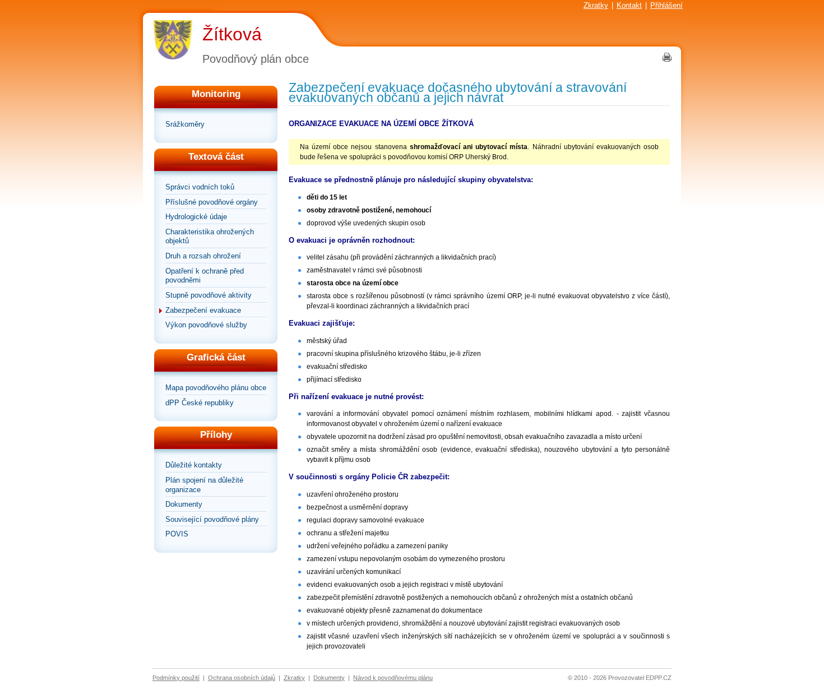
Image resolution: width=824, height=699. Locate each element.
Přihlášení (666, 5)
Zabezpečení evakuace (203, 310)
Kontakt (629, 5)
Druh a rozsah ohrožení (203, 256)
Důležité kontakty (193, 465)
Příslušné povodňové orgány (211, 202)
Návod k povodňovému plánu (393, 677)
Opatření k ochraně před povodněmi (204, 276)
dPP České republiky (199, 403)
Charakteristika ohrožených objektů (209, 237)
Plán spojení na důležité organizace (204, 485)
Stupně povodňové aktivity (208, 295)
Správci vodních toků (199, 187)
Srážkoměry (185, 124)
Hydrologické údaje (196, 216)
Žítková (232, 34)
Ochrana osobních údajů (241, 677)
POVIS (176, 534)
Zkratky (596, 5)
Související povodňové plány (212, 519)
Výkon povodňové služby (206, 325)
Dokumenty (183, 504)
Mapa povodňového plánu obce (215, 387)
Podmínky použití (176, 677)
